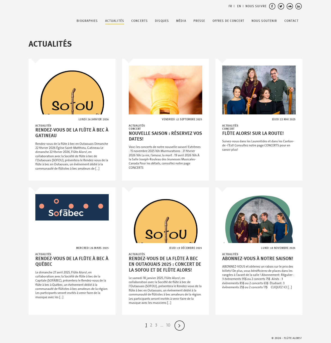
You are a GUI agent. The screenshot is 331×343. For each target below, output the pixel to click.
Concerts (139, 21)
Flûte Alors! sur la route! (253, 133)
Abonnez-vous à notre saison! (257, 258)
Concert (135, 128)
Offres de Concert (228, 21)
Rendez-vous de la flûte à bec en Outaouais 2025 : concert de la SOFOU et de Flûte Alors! (165, 264)
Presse (199, 21)
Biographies (87, 21)
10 (168, 325)
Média (181, 21)
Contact (291, 21)
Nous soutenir (264, 21)
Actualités (114, 21)
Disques (162, 21)
